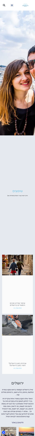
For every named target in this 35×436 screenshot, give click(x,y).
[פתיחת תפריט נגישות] (3, 432)
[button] (12, 5)
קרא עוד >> (18, 308)
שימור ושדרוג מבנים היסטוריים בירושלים (17, 304)
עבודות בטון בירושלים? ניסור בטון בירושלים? (17, 364)
